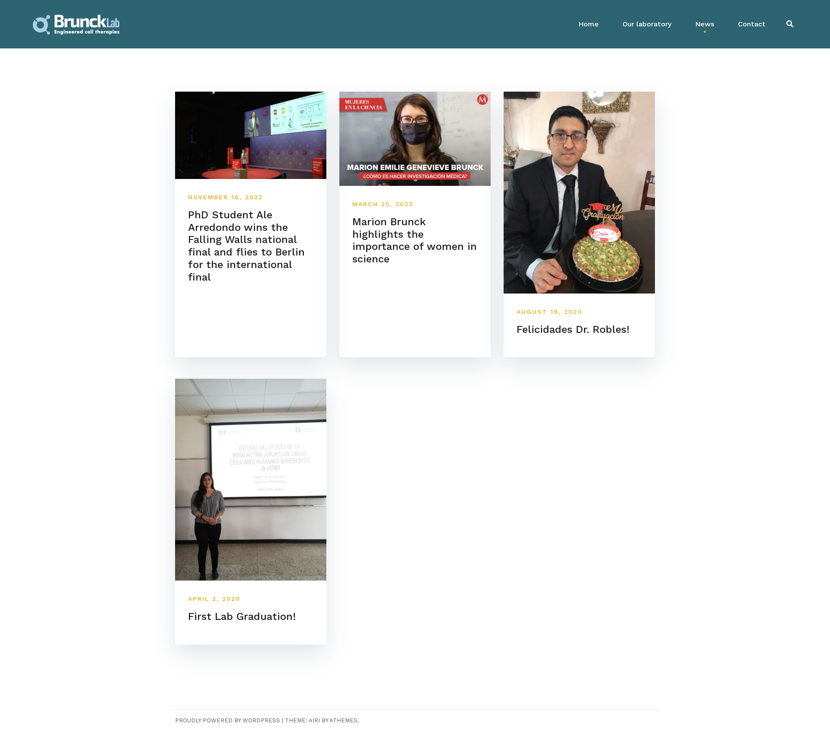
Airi (314, 720)
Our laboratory (646, 24)
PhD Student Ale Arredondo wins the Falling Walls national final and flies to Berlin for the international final (246, 246)
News (704, 24)
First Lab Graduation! (242, 616)
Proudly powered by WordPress (227, 720)
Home (588, 24)
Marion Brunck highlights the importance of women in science (414, 240)
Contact (752, 24)
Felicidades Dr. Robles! (573, 329)
